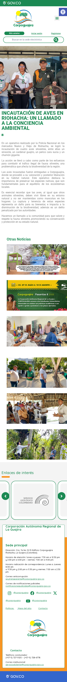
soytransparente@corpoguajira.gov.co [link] (25, 579)
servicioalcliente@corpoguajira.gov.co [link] (25, 664)
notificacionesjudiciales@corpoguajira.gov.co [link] (28, 586)
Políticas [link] (10, 608)
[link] (63, 12)
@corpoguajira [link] (20, 592)
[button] (57, 18)
